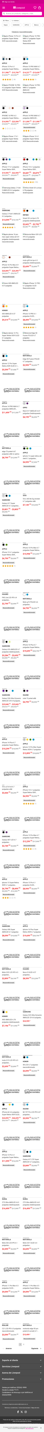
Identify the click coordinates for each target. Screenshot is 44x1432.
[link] (11, 58)
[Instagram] (26, 1412)
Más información (30, 1428)
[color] (3, 59)
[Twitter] (21, 1412)
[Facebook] (18, 1412)
